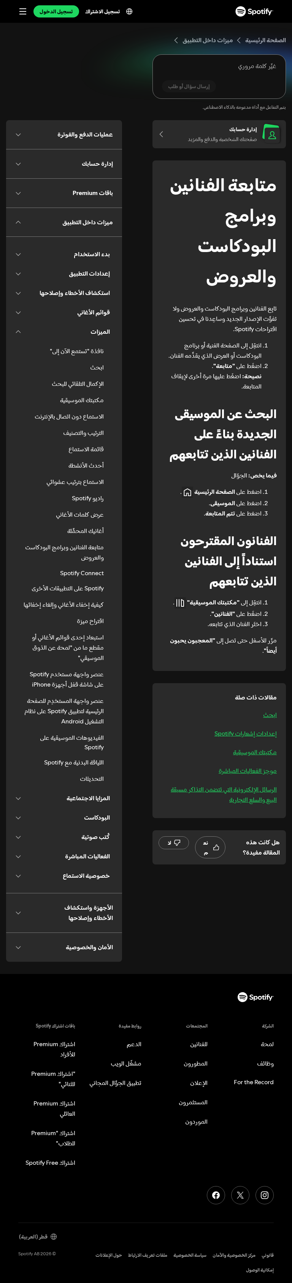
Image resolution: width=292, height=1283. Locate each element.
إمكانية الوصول (260, 1270)
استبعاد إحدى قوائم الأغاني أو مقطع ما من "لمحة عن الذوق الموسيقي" (68, 647)
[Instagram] (265, 1195)
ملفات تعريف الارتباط (147, 1255)
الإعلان (199, 1082)
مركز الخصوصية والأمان (234, 1255)
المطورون (196, 1063)
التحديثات (92, 778)
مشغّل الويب (126, 1063)
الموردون (196, 1121)
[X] (240, 1195)
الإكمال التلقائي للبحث (78, 383)
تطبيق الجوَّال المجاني (115, 1082)
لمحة (267, 1044)
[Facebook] (216, 1195)
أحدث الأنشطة (86, 465)
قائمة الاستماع (86, 449)
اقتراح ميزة (90, 621)
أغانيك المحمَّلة (85, 531)
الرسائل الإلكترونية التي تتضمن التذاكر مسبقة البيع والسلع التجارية (224, 794)
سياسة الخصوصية (189, 1255)
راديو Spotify (88, 498)
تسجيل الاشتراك (102, 11)
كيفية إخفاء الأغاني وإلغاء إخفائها (64, 604)
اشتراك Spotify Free (50, 1162)
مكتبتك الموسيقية (255, 752)
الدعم (134, 1044)
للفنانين (199, 1044)
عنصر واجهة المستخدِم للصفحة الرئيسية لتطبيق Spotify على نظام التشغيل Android (64, 710)
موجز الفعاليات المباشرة (248, 770)
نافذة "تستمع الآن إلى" (77, 351)
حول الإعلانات (108, 1255)
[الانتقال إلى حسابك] (164, 134)
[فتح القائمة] (22, 11)
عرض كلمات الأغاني (80, 514)
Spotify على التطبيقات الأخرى (68, 588)
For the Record (254, 1082)
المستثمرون (193, 1102)
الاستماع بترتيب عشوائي (75, 481)
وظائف (265, 1063)
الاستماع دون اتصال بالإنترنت (69, 416)
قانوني (268, 1255)
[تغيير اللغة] (129, 11)
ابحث (270, 714)
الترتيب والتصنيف (83, 432)
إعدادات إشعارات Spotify (245, 733)
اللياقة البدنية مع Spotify (74, 762)
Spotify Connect (82, 573)
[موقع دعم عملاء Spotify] (254, 11)
